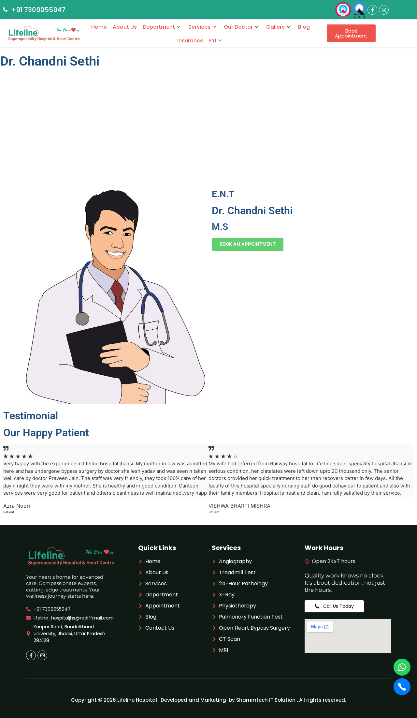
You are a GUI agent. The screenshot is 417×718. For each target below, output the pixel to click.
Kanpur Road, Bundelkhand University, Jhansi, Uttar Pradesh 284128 (69, 633)
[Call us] (402, 686)
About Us (125, 27)
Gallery (275, 27)
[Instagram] (384, 10)
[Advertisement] (208, 137)
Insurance (190, 40)
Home (99, 27)
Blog (304, 27)
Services (199, 27)
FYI (212, 40)
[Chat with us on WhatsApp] (402, 667)
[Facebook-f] (372, 10)
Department (159, 27)
